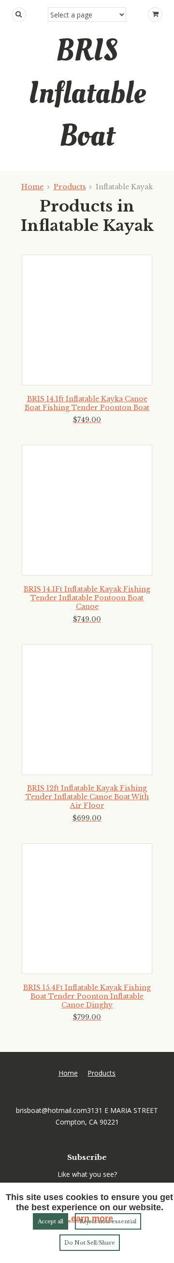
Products (70, 187)
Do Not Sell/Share (89, 1242)
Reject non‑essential (108, 1221)
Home (32, 187)
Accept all (50, 1221)
